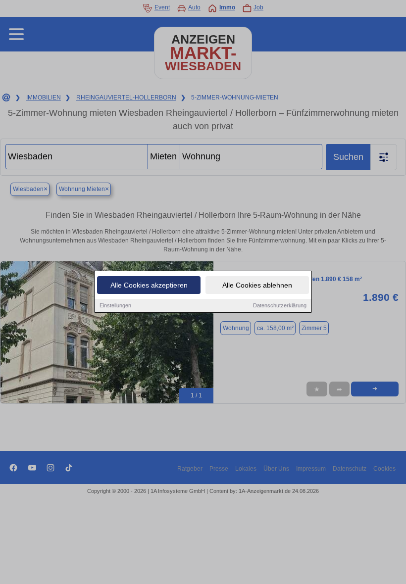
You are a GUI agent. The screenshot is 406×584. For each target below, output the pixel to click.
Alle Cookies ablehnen (257, 285)
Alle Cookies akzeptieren (149, 285)
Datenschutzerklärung (279, 305)
